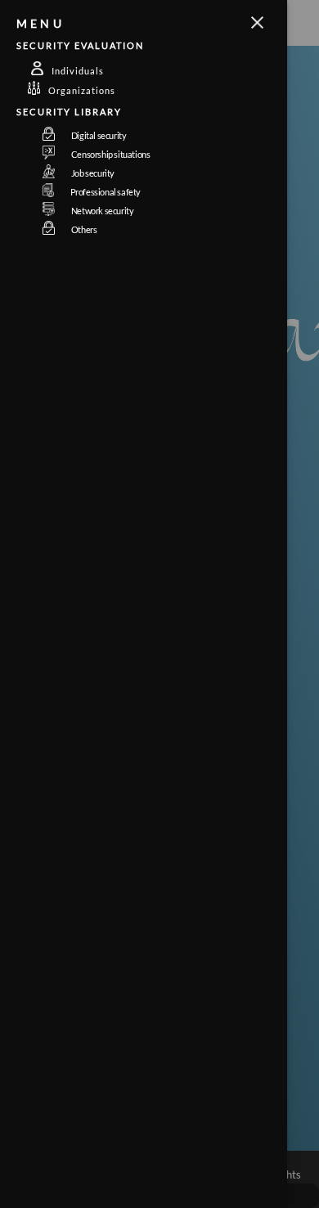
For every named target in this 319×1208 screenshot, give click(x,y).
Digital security (99, 135)
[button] (159, 23)
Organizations (81, 90)
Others (84, 229)
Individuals (78, 70)
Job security (93, 173)
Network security (102, 210)
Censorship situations (111, 154)
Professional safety (105, 191)
